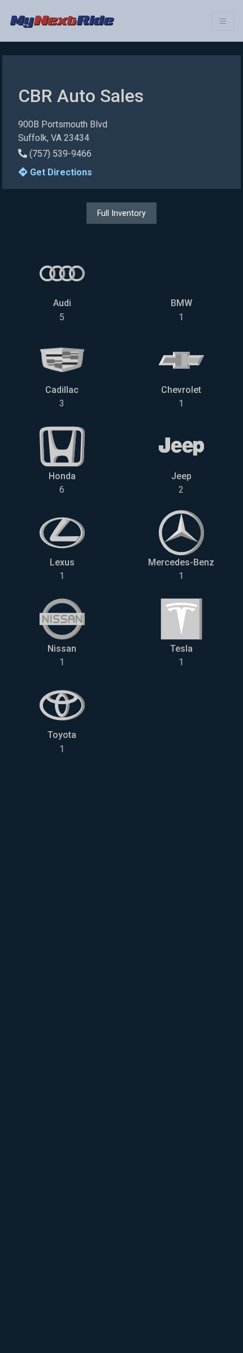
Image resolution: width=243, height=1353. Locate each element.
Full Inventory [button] (121, 213)
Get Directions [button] (60, 172)
